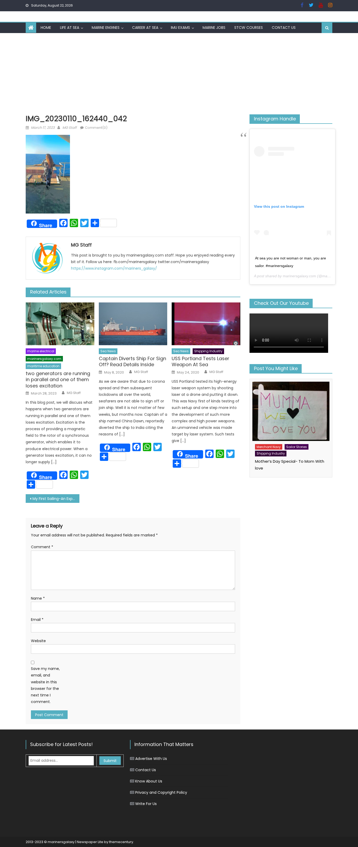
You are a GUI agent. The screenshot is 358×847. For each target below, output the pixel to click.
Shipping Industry (208, 351)
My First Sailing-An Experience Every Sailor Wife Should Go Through (55, 498)
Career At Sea (145, 27)
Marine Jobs (214, 27)
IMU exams (180, 27)
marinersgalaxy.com (44, 358)
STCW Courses (248, 27)
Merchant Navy (269, 447)
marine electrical (40, 351)
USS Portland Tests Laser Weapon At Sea (200, 361)
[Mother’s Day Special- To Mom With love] (290, 411)
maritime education (43, 366)
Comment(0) (96, 127)
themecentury (121, 841)
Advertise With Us (151, 758)
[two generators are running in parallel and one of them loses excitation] (60, 323)
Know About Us (148, 781)
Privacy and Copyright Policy (161, 792)
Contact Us (284, 27)
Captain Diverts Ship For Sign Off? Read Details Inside (132, 361)
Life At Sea (69, 27)
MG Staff (69, 127)
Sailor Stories (296, 447)
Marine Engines (106, 27)
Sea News (108, 351)
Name (38, 598)
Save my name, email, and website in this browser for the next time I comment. (45, 685)
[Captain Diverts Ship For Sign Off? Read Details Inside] (133, 323)
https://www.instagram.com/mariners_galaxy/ (114, 268)
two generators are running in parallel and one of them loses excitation (58, 379)
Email (37, 619)
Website (38, 640)
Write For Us (146, 803)
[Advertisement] (179, 72)
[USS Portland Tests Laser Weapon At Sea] (206, 323)
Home (46, 27)
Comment (42, 547)
